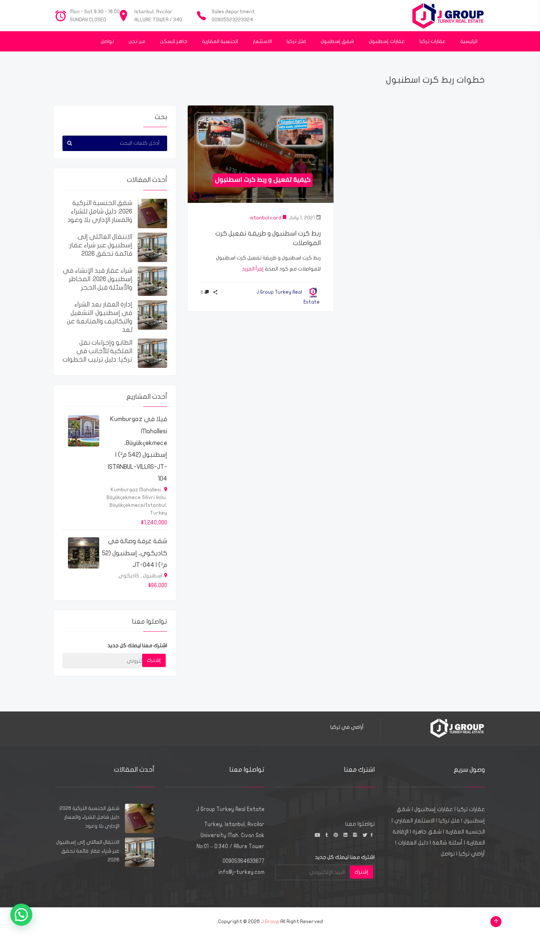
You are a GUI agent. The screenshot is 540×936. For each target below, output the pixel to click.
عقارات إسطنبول (433, 809)
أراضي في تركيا (347, 727)
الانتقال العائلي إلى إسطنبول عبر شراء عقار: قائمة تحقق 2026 (100, 245)
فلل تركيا (449, 821)
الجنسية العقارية (465, 832)
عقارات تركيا (471, 809)
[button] (21, 915)
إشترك (154, 660)
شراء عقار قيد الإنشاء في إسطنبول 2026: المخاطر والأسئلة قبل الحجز (97, 279)
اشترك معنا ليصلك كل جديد (137, 645)
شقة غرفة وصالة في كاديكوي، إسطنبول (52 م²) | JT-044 (134, 553)
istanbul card (265, 217)
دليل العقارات (413, 843)
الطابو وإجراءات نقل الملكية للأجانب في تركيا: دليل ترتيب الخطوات (97, 351)
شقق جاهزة (427, 832)
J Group (270, 921)
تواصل (448, 854)
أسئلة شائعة (447, 843)
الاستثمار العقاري (414, 821)
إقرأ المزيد (253, 269)
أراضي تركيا (472, 854)
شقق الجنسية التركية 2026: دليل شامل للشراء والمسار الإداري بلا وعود (99, 211)
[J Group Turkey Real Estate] (448, 15)
